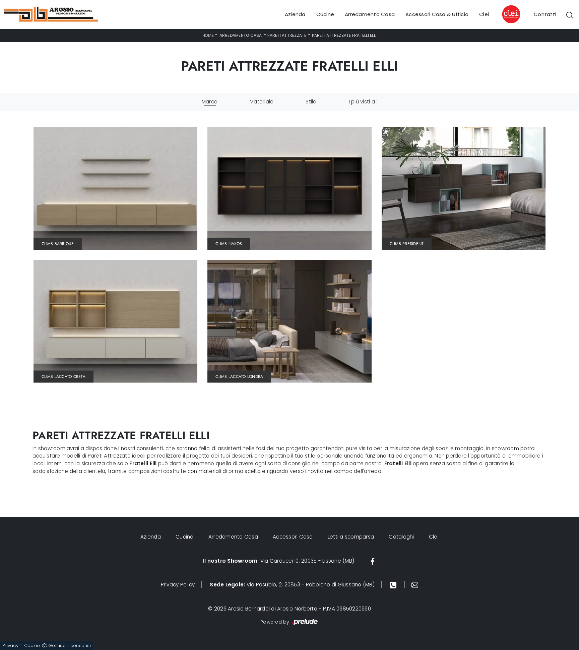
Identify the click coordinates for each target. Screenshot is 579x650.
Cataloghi (401, 536)
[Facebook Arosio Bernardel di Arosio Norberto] (373, 560)
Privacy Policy (178, 584)
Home (208, 35)
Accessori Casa (293, 536)
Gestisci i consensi (69, 645)
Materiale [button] (261, 101)
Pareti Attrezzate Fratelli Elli (344, 35)
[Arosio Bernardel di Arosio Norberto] (51, 14)
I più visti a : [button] (363, 101)
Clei (484, 14)
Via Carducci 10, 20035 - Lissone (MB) (278, 560)
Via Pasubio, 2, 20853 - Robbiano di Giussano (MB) (292, 584)
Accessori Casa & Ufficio (436, 14)
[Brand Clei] (511, 14)
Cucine (325, 14)
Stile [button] (311, 101)
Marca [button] (209, 101)
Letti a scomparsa (351, 536)
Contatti (545, 14)
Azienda (295, 14)
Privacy (10, 645)
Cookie (32, 645)
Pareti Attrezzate (286, 35)
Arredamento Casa (370, 14)
